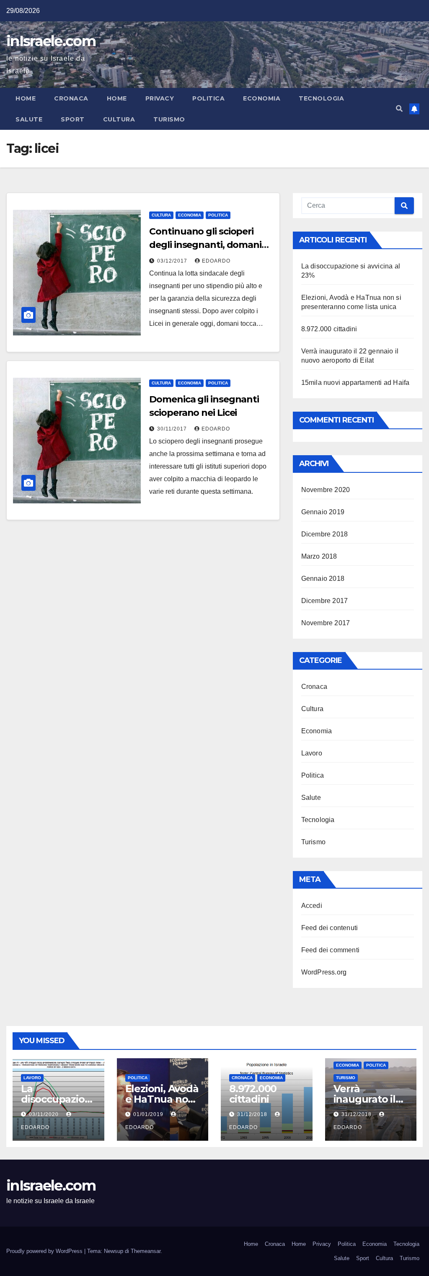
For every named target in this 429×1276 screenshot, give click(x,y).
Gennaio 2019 (322, 512)
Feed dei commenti (330, 950)
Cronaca (71, 98)
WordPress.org (324, 972)
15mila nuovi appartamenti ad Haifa (355, 382)
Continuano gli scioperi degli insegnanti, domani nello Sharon (205, 245)
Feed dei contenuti (329, 927)
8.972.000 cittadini (329, 329)
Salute (29, 119)
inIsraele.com (51, 41)
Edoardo (216, 261)
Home (26, 98)
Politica (208, 98)
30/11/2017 (173, 429)
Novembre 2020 (325, 489)
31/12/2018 (253, 1114)
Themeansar (145, 1251)
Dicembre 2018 (324, 534)
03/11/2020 (44, 1114)
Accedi (311, 905)
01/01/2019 (149, 1114)
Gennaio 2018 (322, 578)
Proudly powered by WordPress (45, 1251)
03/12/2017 (173, 261)
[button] (399, 108)
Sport (73, 119)
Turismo (169, 119)
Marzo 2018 (319, 556)
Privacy (159, 98)
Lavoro (311, 753)
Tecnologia (321, 98)
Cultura (119, 119)
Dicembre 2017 (324, 600)
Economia (261, 98)
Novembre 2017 (325, 622)
